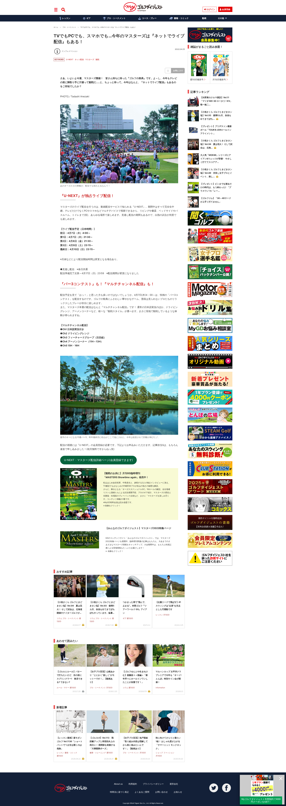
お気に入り (178, 70)
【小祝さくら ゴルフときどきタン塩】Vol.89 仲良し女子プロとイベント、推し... (216, 173)
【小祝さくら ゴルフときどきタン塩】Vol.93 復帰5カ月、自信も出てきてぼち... (216, 115)
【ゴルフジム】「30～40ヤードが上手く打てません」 (215, 200)
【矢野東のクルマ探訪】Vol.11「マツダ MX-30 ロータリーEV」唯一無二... (216, 101)
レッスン (66, 18)
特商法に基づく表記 (119, 792)
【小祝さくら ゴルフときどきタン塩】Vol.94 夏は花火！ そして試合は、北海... (216, 144)
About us (118, 784)
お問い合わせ (161, 792)
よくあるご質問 (142, 792)
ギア (88, 18)
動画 (204, 18)
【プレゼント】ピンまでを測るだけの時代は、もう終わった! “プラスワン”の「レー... (216, 187)
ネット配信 (79, 59)
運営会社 (174, 784)
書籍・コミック (181, 18)
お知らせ (178, 792)
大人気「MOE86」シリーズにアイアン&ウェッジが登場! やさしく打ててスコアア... (216, 158)
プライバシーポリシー (153, 784)
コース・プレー (149, 18)
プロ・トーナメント (116, 18)
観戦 (97, 59)
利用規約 (133, 784)
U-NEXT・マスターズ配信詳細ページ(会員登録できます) (98, 460)
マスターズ (89, 59)
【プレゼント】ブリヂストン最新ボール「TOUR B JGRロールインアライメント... (216, 130)
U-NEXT (69, 59)
